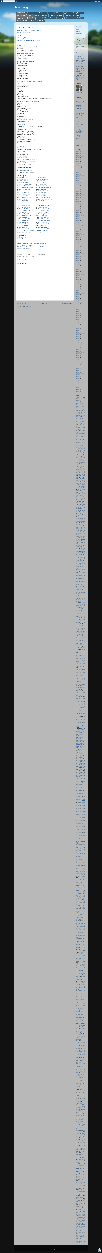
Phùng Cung (79, 993)
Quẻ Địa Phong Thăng (44, 217)
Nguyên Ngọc (66, 13)
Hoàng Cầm (82, 632)
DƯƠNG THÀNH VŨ (80, 528)
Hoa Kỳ (77, 626)
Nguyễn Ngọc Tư (21, 18)
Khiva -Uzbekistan (79, 676)
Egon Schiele (79, 575)
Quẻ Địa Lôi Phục (42, 195)
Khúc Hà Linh (80, 681)
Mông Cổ (80, 842)
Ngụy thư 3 (81, 877)
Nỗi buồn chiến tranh (80, 953)
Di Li (78, 513)
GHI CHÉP (80, 584)
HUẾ (77, 663)
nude (78, 955)
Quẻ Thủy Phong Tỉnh (44, 219)
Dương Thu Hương (78, 13)
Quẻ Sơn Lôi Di (23, 199)
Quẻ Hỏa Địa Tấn (23, 209)
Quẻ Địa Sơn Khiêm (24, 189)
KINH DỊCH (79, 18)
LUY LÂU (77, 785)
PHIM (80, 984)
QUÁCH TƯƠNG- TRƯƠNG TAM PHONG (80, 1001)
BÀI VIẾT (79, 424)
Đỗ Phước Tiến (79, 562)
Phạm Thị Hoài (21, 15)
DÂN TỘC (82, 511)
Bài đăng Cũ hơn (66, 303)
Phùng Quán (79, 33)
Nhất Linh (78, 944)
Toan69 (77, 1122)
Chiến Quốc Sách (80, 58)
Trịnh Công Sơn (82, 1155)
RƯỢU (77, 1010)
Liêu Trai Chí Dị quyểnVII (80, 769)
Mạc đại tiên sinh (80, 788)
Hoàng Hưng (78, 638)
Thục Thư (78, 44)
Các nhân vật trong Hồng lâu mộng (79, 137)
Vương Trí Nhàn (80, 1221)
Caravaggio (79, 460)
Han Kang (83, 611)
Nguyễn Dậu (81, 880)
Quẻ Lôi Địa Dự (42, 189)
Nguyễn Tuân (82, 926)
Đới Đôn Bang (78, 569)
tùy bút (82, 1186)
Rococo (83, 1007)
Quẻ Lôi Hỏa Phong (24, 225)
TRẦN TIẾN (79, 1149)
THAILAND (80, 1062)
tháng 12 (78, 165)
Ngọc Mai (78, 862)
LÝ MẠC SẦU (82, 787)
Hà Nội (83, 601)
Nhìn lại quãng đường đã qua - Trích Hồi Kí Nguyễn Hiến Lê (32, 243)
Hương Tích (82, 664)
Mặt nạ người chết (79, 823)
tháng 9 (78, 170)
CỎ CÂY (83, 493)
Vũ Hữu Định (82, 1214)
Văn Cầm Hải (81, 1203)
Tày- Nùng (79, 1047)
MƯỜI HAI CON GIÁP (80, 850)
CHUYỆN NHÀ (80, 490)
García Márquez (81, 583)
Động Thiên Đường (79, 568)
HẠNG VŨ (79, 616)
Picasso (80, 996)
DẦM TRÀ (79, 508)
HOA (81, 623)
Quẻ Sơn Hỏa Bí (42, 194)
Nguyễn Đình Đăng (79, 883)
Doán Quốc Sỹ (79, 519)
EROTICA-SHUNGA (80, 578)
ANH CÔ (78, 409)
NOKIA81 (82, 952)
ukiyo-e (77, 1198)
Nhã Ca (81, 934)
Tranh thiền (78, 1133)
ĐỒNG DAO (82, 565)
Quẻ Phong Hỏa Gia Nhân (26, 210)
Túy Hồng (80, 1189)
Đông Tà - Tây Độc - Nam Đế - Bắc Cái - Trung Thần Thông (80, 113)
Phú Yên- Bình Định (80, 990)
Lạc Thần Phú (80, 704)
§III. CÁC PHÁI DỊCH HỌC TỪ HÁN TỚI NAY (29, 81)
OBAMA (82, 956)
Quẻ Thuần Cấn (42, 222)
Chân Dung (68, 15)
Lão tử (78, 709)
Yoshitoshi (79, 1241)
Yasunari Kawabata (80, 1239)
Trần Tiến (44, 15)
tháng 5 (78, 189)
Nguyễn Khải (79, 893)
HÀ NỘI (79, 602)
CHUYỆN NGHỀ (81, 489)
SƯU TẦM (79, 1033)
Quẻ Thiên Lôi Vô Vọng (25, 197)
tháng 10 (78, 168)
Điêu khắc (36, 15)
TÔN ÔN (81, 1127)
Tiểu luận (83, 1106)
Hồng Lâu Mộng (80, 73)
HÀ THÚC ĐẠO (81, 605)
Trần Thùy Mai (79, 1148)
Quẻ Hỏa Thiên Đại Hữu (44, 187)
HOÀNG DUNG (80, 634)
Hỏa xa (29, 15)
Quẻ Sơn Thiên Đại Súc (44, 197)
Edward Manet (82, 572)
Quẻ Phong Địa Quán (43, 192)
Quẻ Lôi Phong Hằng (43, 205)
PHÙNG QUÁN (80, 995)
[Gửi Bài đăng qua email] (35, 254)
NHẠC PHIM (82, 938)
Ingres (79, 667)
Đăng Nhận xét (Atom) (27, 306)
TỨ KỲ (82, 1192)
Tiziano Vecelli (82, 1116)
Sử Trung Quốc (79, 54)
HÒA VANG (80, 629)
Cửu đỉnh (52, 15)
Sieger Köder (79, 1017)
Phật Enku (81, 981)
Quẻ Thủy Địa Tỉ (41, 182)
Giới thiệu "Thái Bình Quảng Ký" (80, 144)
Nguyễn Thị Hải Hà (81, 917)
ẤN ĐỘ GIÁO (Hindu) (80, 421)
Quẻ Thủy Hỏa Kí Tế (24, 232)
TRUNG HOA (80, 1163)
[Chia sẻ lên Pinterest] (44, 254)
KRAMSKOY (78, 701)
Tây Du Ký (83, 1050)
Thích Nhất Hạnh (79, 1080)
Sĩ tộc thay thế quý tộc (79, 125)
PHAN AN (81, 970)
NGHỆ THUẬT (79, 858)
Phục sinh (79, 992)
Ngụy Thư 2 (81, 876)
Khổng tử (83, 679)
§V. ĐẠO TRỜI (21, 124)
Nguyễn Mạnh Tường (80, 895)
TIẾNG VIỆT (82, 1103)
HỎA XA (78, 631)
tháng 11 (78, 167)
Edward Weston (80, 574)
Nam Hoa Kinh (69, 18)
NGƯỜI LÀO (82, 931)
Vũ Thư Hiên (80, 1217)
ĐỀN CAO (78, 545)
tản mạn (83, 1041)
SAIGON (83, 1010)
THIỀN (77, 1083)
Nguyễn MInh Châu (81, 896)
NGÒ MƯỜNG (79, 859)
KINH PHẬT (78, 698)
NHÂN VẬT (79, 941)
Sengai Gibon (79, 1016)
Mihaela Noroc (79, 840)
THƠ (78, 1092)
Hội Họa (51, 13)
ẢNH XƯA (78, 412)
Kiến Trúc (78, 684)
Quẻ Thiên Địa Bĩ (42, 185)
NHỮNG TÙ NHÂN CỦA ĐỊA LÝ (80, 951)
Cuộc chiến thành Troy (46, 18)
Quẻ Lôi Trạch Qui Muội (44, 223)
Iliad (84, 666)
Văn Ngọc (81, 1206)
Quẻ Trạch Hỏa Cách (24, 220)
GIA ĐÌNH (79, 586)
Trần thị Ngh (82, 1145)
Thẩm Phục (78, 1068)
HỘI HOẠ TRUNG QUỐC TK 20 (25, 20)
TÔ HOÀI (83, 1124)
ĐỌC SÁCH (78, 556)
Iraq (84, 667)
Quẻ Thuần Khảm (23, 200)
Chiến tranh (79, 37)
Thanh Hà (78, 1063)
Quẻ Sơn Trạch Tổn (24, 214)
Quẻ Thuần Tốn (23, 227)
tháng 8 (78, 151)
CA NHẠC (82, 450)
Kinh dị (78, 695)
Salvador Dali (78, 1013)
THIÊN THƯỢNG (22, 237)
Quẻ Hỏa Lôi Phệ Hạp (25, 194)
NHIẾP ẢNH (80, 947)
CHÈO (77, 474)
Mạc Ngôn (79, 790)
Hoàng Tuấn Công (81, 644)
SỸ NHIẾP (78, 1034)
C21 (78, 448)
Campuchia (78, 456)
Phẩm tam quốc (80, 979)
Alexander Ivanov (79, 401)
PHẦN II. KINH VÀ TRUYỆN (24, 171)
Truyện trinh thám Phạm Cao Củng (80, 61)
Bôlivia (80, 444)
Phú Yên (81, 989)
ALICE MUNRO (79, 403)
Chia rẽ (83, 474)
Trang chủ (44, 303)
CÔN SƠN (80, 498)
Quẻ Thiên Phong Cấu (44, 215)
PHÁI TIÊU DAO (79, 959)
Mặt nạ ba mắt (81, 802)
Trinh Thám (81, 1157)
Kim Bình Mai (79, 71)
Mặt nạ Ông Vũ (79, 826)
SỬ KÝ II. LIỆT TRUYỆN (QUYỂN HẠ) (80, 68)
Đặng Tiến (83, 537)
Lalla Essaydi (78, 706)
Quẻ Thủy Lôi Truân (23, 179)
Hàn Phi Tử (80, 613)
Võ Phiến (78, 31)
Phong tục (78, 986)
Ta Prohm (81, 1036)
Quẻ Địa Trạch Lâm (24, 192)
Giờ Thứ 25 (80, 595)
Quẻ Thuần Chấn (23, 222)
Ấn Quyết (79, 423)
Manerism (78, 799)
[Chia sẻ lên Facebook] (43, 254)
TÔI (76, 1127)
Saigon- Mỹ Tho (80, 1011)
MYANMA (77, 853)
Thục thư (82, 1098)
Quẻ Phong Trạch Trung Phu (26, 230)
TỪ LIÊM (78, 1194)
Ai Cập (77, 397)
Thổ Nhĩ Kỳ (82, 1091)
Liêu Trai (80, 726)
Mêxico (80, 838)
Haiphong (80, 610)
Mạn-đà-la (81, 797)
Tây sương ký (80, 1051)
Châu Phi (81, 472)
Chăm (82, 463)
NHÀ (77, 934)
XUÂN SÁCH (79, 1233)
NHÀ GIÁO (78, 935)
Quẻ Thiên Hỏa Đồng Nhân (26, 187)
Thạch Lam (78, 1059)
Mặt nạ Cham (78, 805)
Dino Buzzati (80, 518)
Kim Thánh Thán (80, 693)
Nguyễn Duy (79, 882)
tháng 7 (78, 153)
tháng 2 (78, 161)
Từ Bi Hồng (78, 1191)
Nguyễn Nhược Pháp (80, 902)
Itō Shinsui (79, 669)
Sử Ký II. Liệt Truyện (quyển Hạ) (80, 1023)
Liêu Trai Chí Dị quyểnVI (80, 766)
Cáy (84, 460)
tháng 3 (78, 159)
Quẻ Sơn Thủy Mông (42, 179)
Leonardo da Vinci (80, 713)
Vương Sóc (82, 1218)
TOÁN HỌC (78, 1119)
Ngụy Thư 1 (81, 874)
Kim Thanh (83, 692)
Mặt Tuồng (82, 835)
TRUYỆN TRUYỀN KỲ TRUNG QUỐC (80, 1178)
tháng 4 (78, 157)
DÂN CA (77, 510)
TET (78, 1056)
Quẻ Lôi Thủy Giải (42, 212)
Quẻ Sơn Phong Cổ (43, 190)
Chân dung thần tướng (80, 469)
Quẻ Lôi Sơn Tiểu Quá (44, 230)
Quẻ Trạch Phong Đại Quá (45, 199)
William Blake (78, 1223)
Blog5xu (81, 441)
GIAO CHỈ (83, 592)
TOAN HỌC (80, 1118)
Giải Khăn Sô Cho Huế (80, 587)
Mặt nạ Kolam (82, 820)
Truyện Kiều (40, 20)
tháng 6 (78, 155)
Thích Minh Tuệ (79, 1078)
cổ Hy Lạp (82, 496)
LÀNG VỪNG (82, 707)
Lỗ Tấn (77, 781)
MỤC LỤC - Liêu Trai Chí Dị (80, 102)
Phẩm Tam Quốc (33, 18)
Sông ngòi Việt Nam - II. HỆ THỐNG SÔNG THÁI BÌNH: (79, 130)
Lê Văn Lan (82, 721)
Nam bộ (83, 853)
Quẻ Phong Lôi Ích (43, 214)
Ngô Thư (78, 42)
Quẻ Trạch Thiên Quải (25, 215)
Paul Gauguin (79, 958)
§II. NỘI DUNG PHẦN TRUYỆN (25, 62)
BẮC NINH (78, 436)
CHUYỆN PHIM (79, 492)
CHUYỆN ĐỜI (81, 487)
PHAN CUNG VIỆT (79, 971)
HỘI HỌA (78, 652)
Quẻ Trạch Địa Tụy (24, 217)
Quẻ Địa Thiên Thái (24, 185)
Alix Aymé (78, 404)
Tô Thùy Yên (80, 1125)
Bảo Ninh (82, 430)
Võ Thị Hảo (81, 1211)
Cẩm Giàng (79, 462)
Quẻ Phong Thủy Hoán (25, 228)
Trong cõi (81, 1159)
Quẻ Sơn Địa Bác (23, 195)
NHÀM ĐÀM (80, 940)
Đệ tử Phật (80, 543)
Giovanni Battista (81, 593)
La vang (83, 703)
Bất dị (77, 122)
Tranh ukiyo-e (42, 13)
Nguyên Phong (80, 904)
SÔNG (77, 1019)
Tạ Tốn (77, 1037)
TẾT (81, 1057)
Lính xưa (81, 779)
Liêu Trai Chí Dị (80, 56)
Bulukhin (83, 447)
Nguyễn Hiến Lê (32, 256)
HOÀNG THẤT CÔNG (80, 643)
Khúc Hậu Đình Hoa (80, 682)
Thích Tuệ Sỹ (79, 1081)
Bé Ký (83, 436)
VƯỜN (77, 1218)
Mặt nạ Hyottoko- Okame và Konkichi (80, 811)
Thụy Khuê (78, 1101)
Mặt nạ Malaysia (80, 821)
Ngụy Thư (78, 40)
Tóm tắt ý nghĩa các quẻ (23, 248)
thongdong (21, 7)
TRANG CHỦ (21, 13)
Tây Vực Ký (82, 1054)
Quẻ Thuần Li (41, 200)
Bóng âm (59, 15)
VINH (77, 1208)
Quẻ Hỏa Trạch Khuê (43, 210)
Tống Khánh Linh (79, 1128)
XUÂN (77, 1229)
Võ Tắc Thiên (82, 1209)
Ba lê (84, 423)
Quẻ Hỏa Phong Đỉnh (44, 220)
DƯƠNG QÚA (79, 527)
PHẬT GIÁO (80, 982)
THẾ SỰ (82, 1076)
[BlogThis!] (40, 254)
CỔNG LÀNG (79, 499)
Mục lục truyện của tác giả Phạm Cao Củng (80, 107)
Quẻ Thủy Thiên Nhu (23, 181)
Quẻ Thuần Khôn (41, 177)
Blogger (54, 1249)
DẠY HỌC (82, 507)
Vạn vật (83, 1201)
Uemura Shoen (79, 1197)
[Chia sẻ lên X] (41, 254)
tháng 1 (78, 163)
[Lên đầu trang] (100, 1250)
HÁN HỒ (77, 611)
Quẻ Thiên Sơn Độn (24, 207)
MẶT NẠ (82, 800)
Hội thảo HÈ (82, 658)
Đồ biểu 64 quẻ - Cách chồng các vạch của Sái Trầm (31, 247)
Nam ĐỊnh (80, 854)
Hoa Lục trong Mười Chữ (79, 50)
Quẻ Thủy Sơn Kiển (24, 212)
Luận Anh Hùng (59, 18)
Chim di (79, 480)
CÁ (81, 448)
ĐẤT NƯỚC (81, 539)
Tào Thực (83, 1045)
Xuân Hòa (81, 1232)
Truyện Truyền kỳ (80, 39)
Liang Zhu (79, 722)
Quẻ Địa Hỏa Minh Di (43, 209)
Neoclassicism (78, 856)
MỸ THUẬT (80, 852)
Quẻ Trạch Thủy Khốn (25, 219)
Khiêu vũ (81, 675)
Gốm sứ (58, 13)
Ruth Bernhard (80, 1008)
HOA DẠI (81, 625)
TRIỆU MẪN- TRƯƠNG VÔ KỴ (80, 1154)
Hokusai (79, 646)
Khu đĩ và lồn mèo (80, 141)
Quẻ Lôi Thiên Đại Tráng (44, 207)
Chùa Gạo (82, 486)
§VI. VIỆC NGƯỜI (22, 146)
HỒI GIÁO (81, 650)
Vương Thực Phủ (81, 1220)
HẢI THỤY (82, 608)
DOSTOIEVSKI (79, 521)
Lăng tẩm (83, 709)
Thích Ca (81, 1077)
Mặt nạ (77, 35)
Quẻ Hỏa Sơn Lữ (42, 225)
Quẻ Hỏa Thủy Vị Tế (43, 232)
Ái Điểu (83, 397)
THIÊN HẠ (20, 238)
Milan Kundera (79, 53)
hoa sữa (83, 628)
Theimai (78, 1074)
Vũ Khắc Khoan (81, 1215)
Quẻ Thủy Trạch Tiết (43, 228)
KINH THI (81, 700)
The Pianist (82, 1072)
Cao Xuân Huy (82, 459)
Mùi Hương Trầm (31, 13)
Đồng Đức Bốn (80, 566)
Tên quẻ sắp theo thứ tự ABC (24, 245)
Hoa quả (77, 628)
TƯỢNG (78, 1195)
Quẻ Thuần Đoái (42, 227)
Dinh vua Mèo (82, 516)
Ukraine (78, 1200)
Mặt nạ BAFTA (80, 803)
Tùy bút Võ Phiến (80, 1188)
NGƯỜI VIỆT (80, 932)
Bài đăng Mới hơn (23, 303)
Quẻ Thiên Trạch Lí (42, 184)
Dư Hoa (78, 525)
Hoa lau (81, 626)
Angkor (81, 407)
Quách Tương (79, 998)
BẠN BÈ (77, 426)
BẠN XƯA (82, 429)
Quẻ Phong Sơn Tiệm (24, 223)
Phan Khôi (78, 973)
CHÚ (84, 480)
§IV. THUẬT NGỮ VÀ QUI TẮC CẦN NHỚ (28, 101)
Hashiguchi (78, 617)
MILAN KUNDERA (80, 841)
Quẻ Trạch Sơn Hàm (24, 205)
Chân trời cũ (81, 471)
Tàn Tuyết (79, 1042)
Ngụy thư (82, 873)
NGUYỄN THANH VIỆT (80, 916)
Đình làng (83, 551)
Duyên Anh (81, 524)
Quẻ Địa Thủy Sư (23, 182)
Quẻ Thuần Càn (22, 177)
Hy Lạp (78, 666)
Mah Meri (77, 791)
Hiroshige (78, 622)
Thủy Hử (81, 1100)
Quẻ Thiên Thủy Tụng (42, 181)
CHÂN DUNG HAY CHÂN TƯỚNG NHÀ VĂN (80, 466)
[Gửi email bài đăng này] (38, 254)
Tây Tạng (78, 26)
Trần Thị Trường (80, 1146)
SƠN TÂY (82, 1020)
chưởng (77, 493)
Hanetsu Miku (79, 614)
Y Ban (83, 1235)
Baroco (80, 433)
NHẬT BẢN (79, 943)
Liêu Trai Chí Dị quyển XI (80, 746)
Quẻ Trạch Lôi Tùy (24, 190)
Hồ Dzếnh (76, 15)
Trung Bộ (78, 1160)
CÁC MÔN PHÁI (80, 451)
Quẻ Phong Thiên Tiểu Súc (25, 184)
